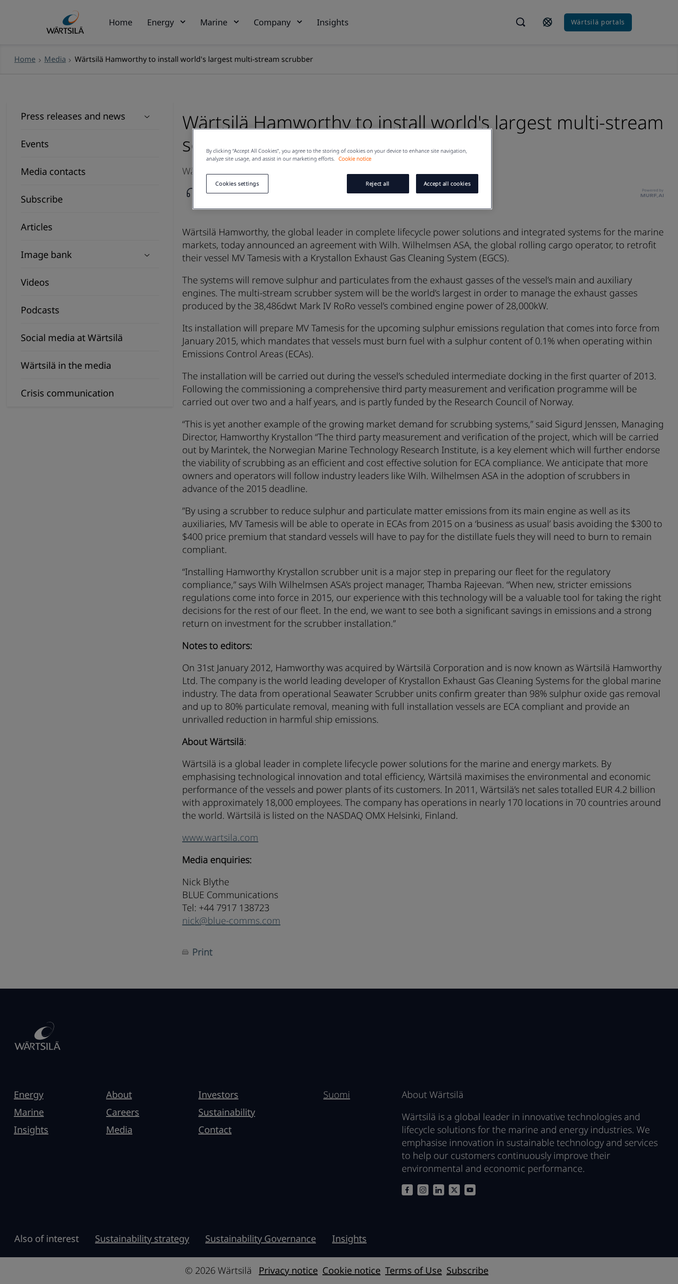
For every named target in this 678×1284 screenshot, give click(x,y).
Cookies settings (237, 183)
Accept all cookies (447, 183)
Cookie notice (355, 158)
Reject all (378, 183)
